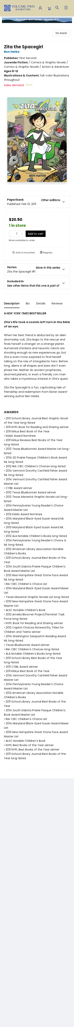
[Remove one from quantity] (11, 234)
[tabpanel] (37, 540)
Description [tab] (12, 303)
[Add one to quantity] (22, 234)
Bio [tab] (28, 303)
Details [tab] (40, 303)
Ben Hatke (12, 52)
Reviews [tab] (57, 303)
